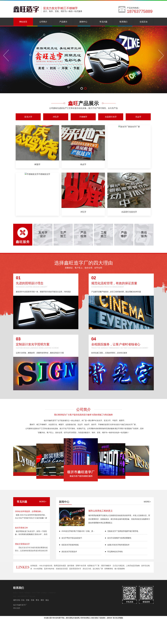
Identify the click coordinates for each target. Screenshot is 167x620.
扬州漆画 (70, 566)
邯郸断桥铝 (108, 569)
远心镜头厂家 (98, 569)
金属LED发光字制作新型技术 (118, 545)
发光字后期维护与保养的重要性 (119, 538)
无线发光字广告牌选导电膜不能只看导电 (122, 531)
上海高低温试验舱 (133, 566)
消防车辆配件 (106, 566)
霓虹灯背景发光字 (22, 544)
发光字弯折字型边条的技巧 (71, 538)
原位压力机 (87, 569)
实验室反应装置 (62, 569)
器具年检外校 (49, 569)
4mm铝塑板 (38, 569)
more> (42, 502)
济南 (27, 600)
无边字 (138, 117)
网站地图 (16, 608)
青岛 (37, 600)
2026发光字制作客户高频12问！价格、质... (78, 531)
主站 (22, 600)
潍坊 (42, 600)
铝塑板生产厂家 (93, 566)
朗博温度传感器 (60, 566)
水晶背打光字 (111, 117)
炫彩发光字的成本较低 (70, 545)
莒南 (32, 600)
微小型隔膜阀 (119, 569)
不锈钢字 (83, 117)
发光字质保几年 (21, 528)
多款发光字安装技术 (69, 552)
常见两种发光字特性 (115, 552)
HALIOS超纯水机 (45, 566)
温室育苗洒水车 (75, 569)
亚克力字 (28, 117)
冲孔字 (56, 117)
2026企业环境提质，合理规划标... (28, 511)
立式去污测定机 (119, 566)
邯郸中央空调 (81, 566)
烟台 (47, 600)
